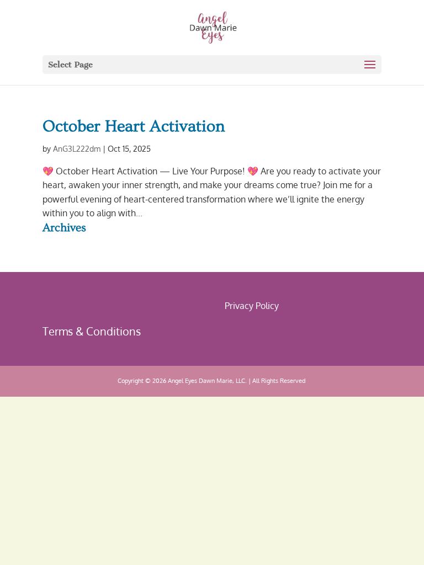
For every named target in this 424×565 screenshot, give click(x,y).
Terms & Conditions (92, 331)
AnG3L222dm (76, 148)
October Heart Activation (134, 126)
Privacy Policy (252, 305)
